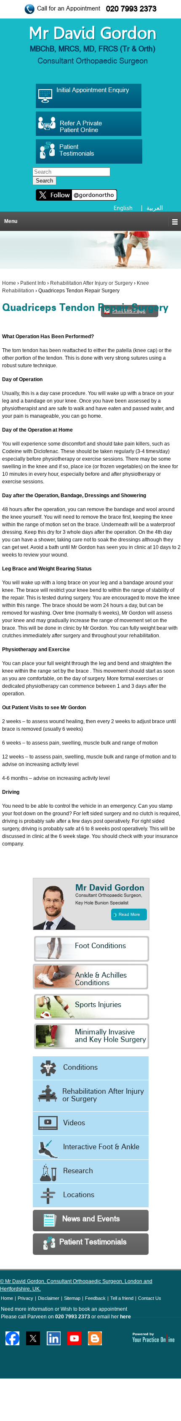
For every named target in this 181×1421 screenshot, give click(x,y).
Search (44, 181)
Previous (8, 733)
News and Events (91, 1219)
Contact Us (149, 1298)
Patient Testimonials (93, 1242)
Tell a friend (121, 1298)
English (123, 207)
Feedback (95, 1298)
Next (173, 733)
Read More (129, 914)
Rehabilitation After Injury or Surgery (91, 283)
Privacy (25, 1298)
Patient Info (33, 283)
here (125, 1317)
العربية (154, 207)
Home (9, 283)
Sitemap (72, 1298)
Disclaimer (48, 1298)
